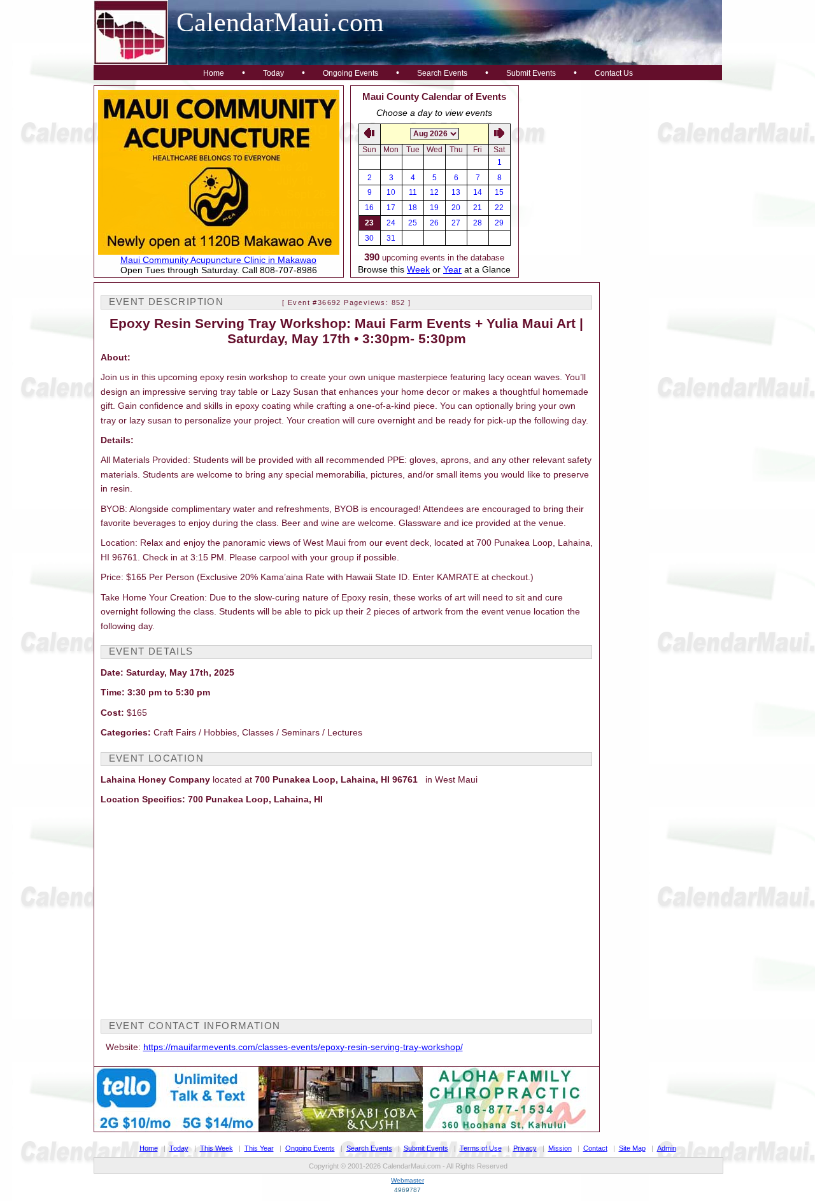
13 (455, 192)
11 (413, 192)
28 (477, 222)
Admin (666, 1148)
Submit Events (531, 73)
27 (455, 222)
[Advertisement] (620, 165)
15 (499, 192)
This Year (259, 1148)
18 (412, 207)
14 (477, 192)
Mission (560, 1148)
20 (455, 207)
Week (418, 269)
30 (369, 238)
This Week (216, 1148)
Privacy (525, 1148)
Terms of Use (481, 1148)
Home (213, 73)
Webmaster (407, 1180)
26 (434, 222)
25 (412, 222)
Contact (595, 1148)
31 (390, 238)
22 (499, 207)
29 (499, 222)
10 (390, 192)
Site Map (632, 1148)
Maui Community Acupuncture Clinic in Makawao (218, 260)
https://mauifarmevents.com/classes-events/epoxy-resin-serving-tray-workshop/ (303, 1047)
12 (434, 192)
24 (390, 222)
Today (273, 73)
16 (369, 207)
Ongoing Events (350, 73)
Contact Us (614, 73)
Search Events (442, 73)
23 (369, 222)
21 (477, 207)
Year (452, 269)
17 (390, 207)
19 (434, 207)
